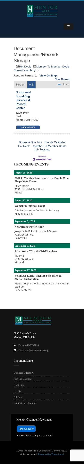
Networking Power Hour (29, 226)
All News (18, 397)
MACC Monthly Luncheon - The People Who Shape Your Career (42, 180)
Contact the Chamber (25, 403)
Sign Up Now (26, 429)
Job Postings (42, 149)
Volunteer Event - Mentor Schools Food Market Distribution (38, 277)
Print (65, 84)
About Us (19, 384)
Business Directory (30, 142)
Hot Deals (25, 66)
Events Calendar (55, 142)
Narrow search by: (25, 70)
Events (17, 390)
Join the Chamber (23, 378)
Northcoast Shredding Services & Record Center (23, 100)
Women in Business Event (30, 205)
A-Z (31, 84)
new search (62, 79)
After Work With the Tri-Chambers (36, 251)
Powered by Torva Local (51, 454)
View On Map (48, 75)
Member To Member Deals (52, 66)
